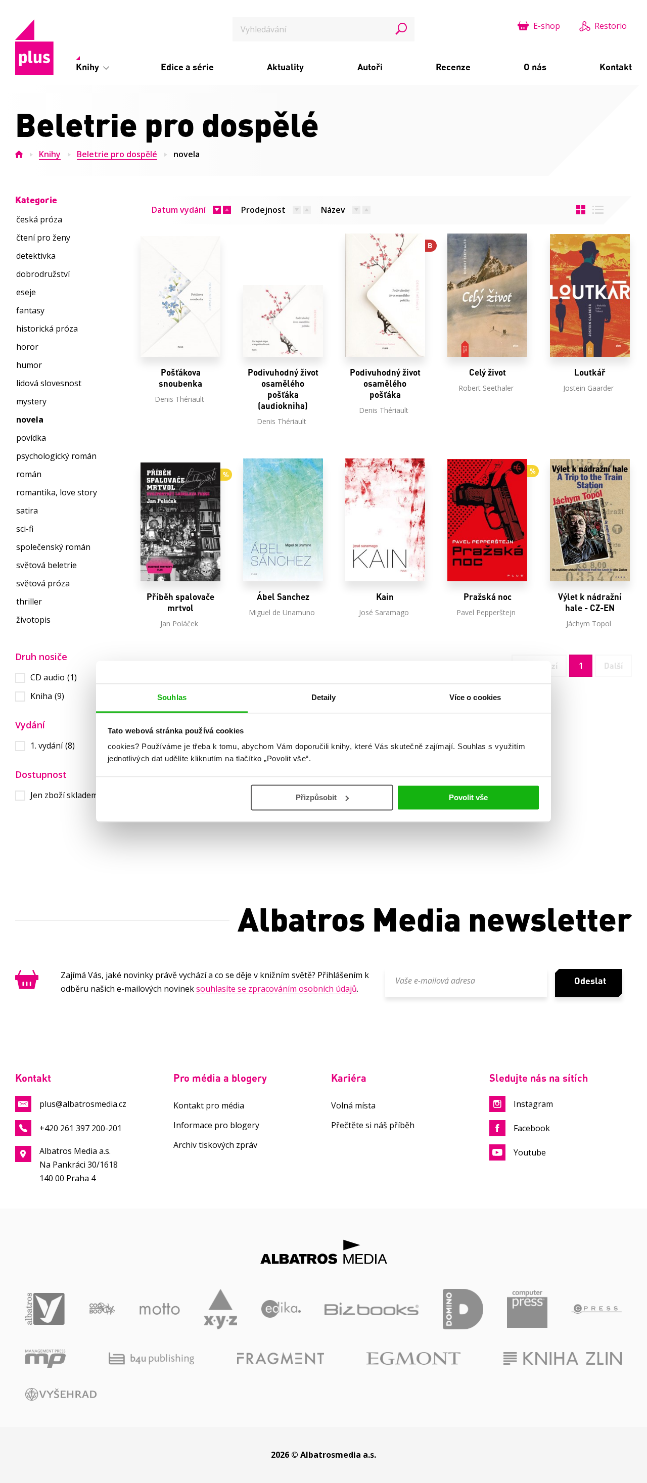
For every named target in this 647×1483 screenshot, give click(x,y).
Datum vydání (179, 209)
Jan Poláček (179, 623)
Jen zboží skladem (70, 795)
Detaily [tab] (323, 697)
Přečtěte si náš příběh (372, 1125)
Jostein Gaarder (588, 388)
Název (333, 209)
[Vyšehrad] (61, 1394)
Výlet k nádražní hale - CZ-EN (590, 602)
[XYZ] (221, 1309)
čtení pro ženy (43, 237)
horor (27, 346)
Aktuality (285, 66)
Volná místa (353, 1105)
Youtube (530, 1152)
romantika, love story (56, 492)
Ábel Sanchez (283, 596)
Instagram (533, 1103)
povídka (31, 437)
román (28, 474)
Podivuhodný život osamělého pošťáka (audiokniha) (283, 389)
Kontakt (615, 66)
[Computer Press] (527, 1309)
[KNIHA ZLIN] (562, 1358)
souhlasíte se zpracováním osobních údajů (276, 988)
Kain (385, 596)
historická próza (47, 328)
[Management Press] (45, 1358)
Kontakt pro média (208, 1105)
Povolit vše (468, 797)
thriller (29, 601)
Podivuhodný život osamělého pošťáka (385, 383)
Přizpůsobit (316, 797)
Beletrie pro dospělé (117, 154)
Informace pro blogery (216, 1125)
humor (29, 364)
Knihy (88, 66)
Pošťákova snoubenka (180, 378)
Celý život (487, 372)
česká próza (39, 219)
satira (27, 510)
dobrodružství (43, 274)
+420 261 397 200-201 (80, 1128)
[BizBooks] (371, 1309)
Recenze (453, 66)
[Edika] (281, 1309)
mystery (31, 401)
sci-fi (24, 528)
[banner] (34, 47)
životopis (33, 619)
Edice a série (187, 66)
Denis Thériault (179, 399)
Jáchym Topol (588, 623)
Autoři (370, 66)
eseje (26, 292)
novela (186, 154)
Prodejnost (263, 209)
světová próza (43, 583)
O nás (535, 66)
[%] (180, 519)
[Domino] (463, 1309)
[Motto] (159, 1309)
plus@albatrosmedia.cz (82, 1103)
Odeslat (590, 980)
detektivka (36, 255)
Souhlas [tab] (172, 697)
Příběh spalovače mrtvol (180, 602)
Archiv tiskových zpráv (215, 1144)
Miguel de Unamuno (282, 612)
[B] (385, 295)
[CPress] (596, 1309)
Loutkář (590, 372)
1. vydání (52, 745)
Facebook (532, 1128)
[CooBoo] (102, 1309)
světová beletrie (46, 565)
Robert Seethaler (486, 388)
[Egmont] (413, 1358)
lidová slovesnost (48, 383)
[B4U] (151, 1358)
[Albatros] (45, 1309)
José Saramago (384, 612)
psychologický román (56, 455)
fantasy (30, 310)
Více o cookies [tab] (475, 697)
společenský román (53, 546)
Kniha (47, 696)
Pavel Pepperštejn (486, 612)
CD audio (53, 677)
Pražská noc (488, 596)
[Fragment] (280, 1358)
